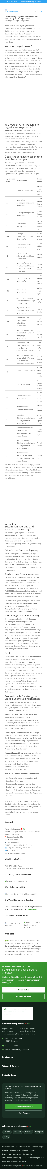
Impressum (17, 1154)
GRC (23, 869)
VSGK (15, 866)
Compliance (24, 21)
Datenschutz (27, 1154)
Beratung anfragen (23, 996)
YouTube (28, 1132)
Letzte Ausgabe (23, 1113)
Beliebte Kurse (23, 1075)
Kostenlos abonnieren (23, 1107)
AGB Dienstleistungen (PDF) (34, 1158)
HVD (31, 869)
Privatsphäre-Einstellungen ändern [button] (14, 1161)
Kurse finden (23, 990)
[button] (41, 12)
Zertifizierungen (38, 1147)
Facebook (17, 1132)
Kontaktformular (12, 850)
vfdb (14, 869)
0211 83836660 (10, 1046)
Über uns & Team (8, 1147)
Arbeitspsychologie (12, 21)
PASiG (19, 869)
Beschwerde (6, 1154)
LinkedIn (7, 1132)
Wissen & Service (23, 1066)
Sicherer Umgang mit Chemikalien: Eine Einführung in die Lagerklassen (21, 17)
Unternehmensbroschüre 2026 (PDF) (15, 1150)
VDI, (27, 869)
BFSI (10, 866)
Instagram (39, 1132)
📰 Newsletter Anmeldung (15, 853)
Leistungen (23, 1057)
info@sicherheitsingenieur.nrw (15, 1049)
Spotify (6, 1137)
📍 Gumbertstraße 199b (14, 837)
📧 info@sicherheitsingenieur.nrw (18, 848)
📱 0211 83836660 (11, 842)
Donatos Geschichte (23, 1147)
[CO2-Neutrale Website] (14, 925)
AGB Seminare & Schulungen (12, 1158)
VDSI (6, 866)
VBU (10, 869)
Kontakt (32, 1150)
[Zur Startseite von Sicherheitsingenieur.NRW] (23, 1013)
